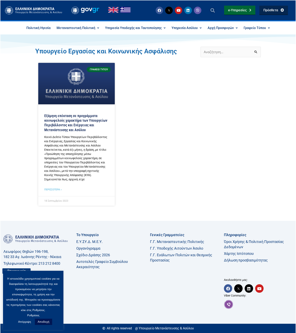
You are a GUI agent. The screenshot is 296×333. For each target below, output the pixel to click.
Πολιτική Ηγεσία (38, 28)
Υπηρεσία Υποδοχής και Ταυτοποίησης (133, 28)
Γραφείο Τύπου (255, 28)
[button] (212, 10)
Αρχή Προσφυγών (221, 28)
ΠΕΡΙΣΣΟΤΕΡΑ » (53, 189)
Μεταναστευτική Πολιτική (76, 28)
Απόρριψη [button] (24, 321)
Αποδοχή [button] (43, 321)
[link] (259, 304)
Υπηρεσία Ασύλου (185, 28)
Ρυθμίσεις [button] (33, 315)
